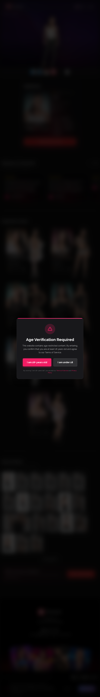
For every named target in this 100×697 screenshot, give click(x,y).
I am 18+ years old (37, 362)
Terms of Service (62, 370)
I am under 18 (65, 362)
